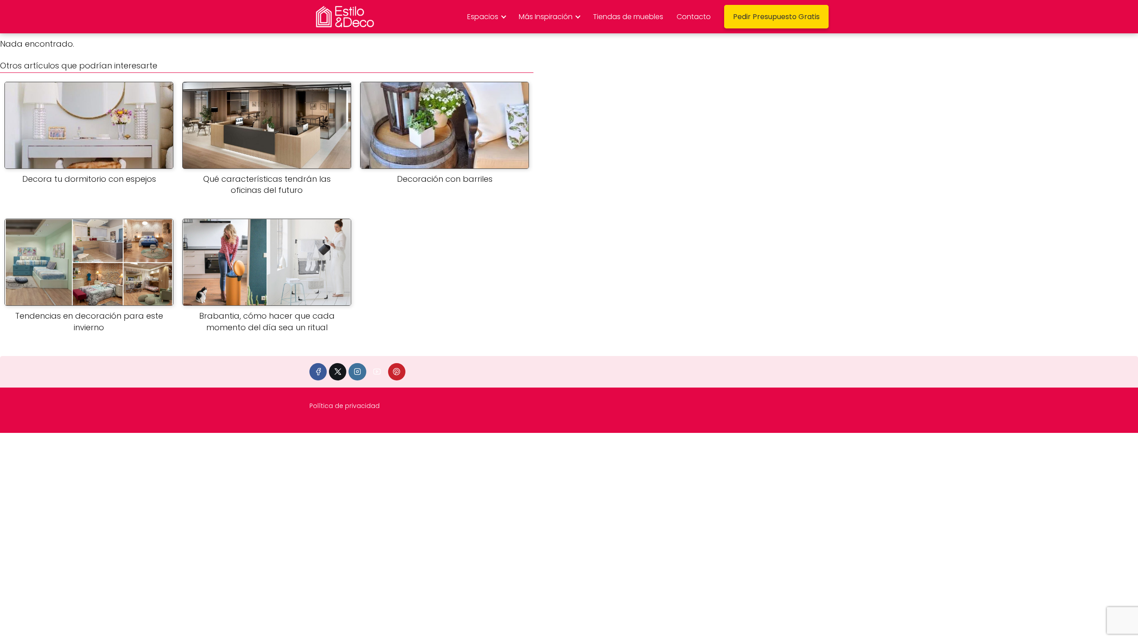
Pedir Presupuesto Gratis (776, 17)
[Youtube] (377, 371)
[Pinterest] (396, 371)
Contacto (694, 17)
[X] (337, 371)
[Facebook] (318, 371)
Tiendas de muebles (628, 17)
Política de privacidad (344, 405)
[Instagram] (357, 371)
